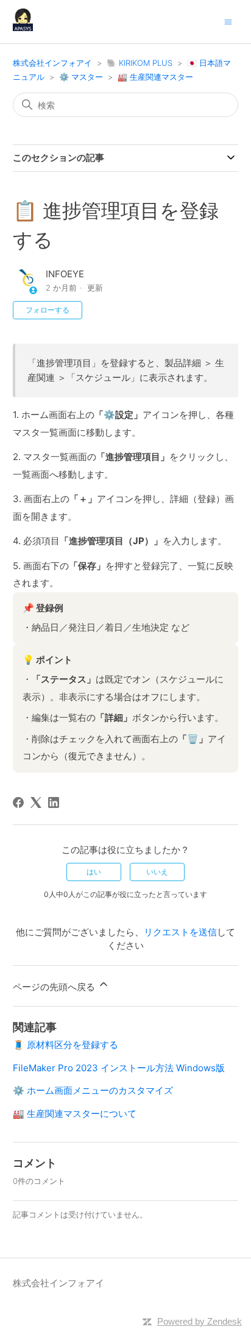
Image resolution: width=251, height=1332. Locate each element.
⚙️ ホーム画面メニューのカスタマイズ (93, 1090)
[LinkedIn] (53, 802)
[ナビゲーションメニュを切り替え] (228, 21)
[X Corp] (35, 802)
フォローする (47, 309)
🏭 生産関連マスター (155, 77)
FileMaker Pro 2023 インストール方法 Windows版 (119, 1068)
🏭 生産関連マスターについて (74, 1113)
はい (94, 871)
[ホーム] (23, 28)
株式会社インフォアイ (52, 63)
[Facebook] (18, 802)
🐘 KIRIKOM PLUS (139, 63)
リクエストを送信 (180, 932)
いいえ (157, 871)
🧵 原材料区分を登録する (65, 1044)
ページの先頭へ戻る (55, 987)
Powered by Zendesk (199, 1321)
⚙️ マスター (81, 77)
